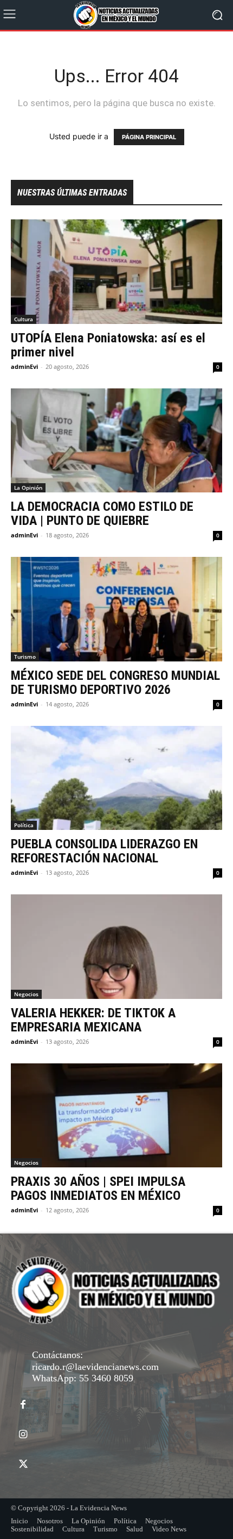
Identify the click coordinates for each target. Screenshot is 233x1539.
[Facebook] (23, 1405)
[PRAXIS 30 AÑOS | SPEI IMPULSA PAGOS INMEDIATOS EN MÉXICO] (116, 1115)
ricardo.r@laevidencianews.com (95, 1366)
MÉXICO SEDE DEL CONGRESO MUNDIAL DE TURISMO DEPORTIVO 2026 (115, 682)
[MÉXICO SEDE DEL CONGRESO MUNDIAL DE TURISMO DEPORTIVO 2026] (116, 609)
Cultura (23, 319)
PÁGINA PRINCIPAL (149, 137)
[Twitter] (23, 1464)
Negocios (26, 994)
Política (24, 825)
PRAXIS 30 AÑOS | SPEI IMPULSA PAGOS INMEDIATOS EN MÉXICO (98, 1188)
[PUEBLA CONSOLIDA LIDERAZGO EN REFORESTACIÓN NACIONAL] (116, 778)
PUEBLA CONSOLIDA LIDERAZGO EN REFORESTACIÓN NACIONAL (104, 851)
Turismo (25, 656)
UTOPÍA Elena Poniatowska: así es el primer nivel (108, 345)
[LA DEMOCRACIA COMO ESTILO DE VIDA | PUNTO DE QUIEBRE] (116, 440)
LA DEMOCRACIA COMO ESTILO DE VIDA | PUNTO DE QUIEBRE (102, 513)
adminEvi (24, 366)
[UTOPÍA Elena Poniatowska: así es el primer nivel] (116, 271)
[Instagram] (23, 1435)
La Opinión (28, 487)
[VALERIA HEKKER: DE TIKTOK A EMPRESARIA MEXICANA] (116, 946)
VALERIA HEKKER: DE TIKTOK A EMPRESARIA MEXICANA (93, 1020)
